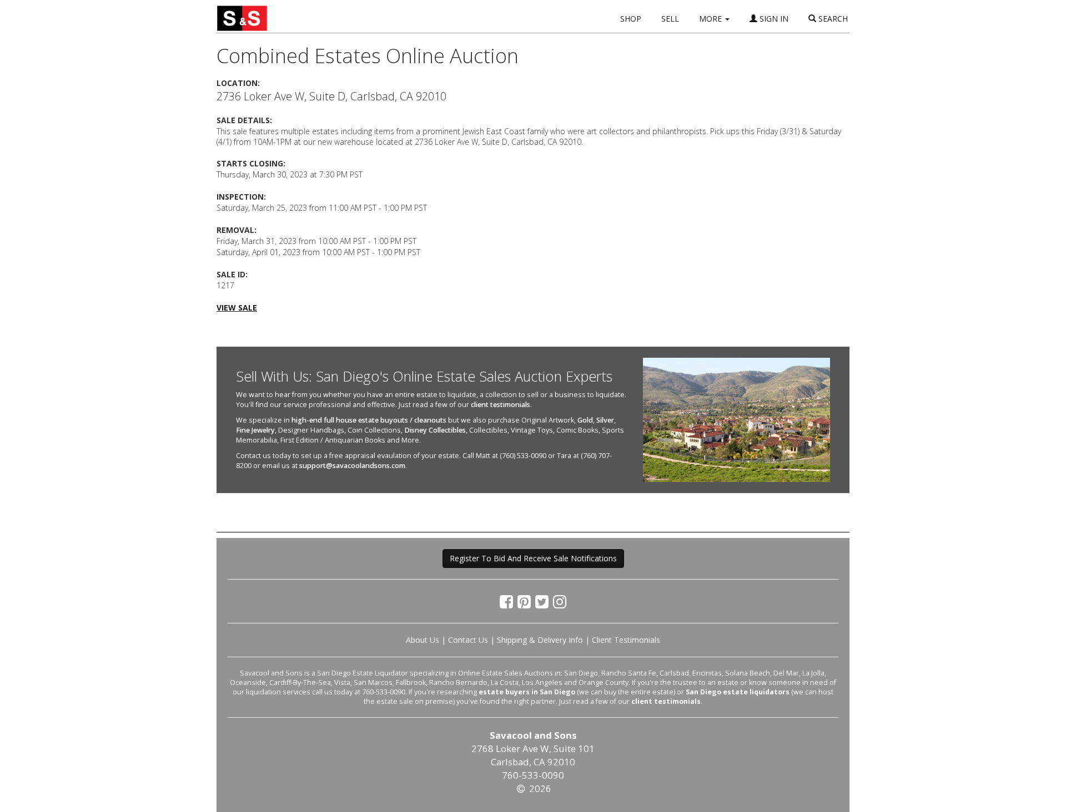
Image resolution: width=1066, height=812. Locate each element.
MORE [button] (711, 18)
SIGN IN (772, 18)
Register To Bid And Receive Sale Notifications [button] (533, 558)
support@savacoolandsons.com (352, 465)
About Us (422, 640)
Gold (585, 420)
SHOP (630, 18)
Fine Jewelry (255, 430)
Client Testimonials (626, 640)
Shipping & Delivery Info (540, 640)
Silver (605, 420)
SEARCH (832, 18)
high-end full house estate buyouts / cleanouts (368, 420)
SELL (670, 18)
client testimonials (500, 404)
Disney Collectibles (435, 430)
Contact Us (468, 640)
